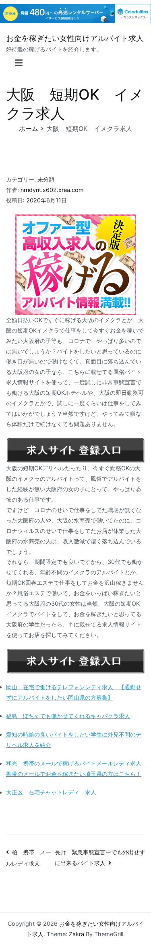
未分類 (45, 179)
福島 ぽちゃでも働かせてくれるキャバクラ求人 (68, 715)
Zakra (76, 934)
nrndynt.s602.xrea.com (52, 189)
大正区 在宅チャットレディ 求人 (51, 792)
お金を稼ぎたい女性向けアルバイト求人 (75, 38)
